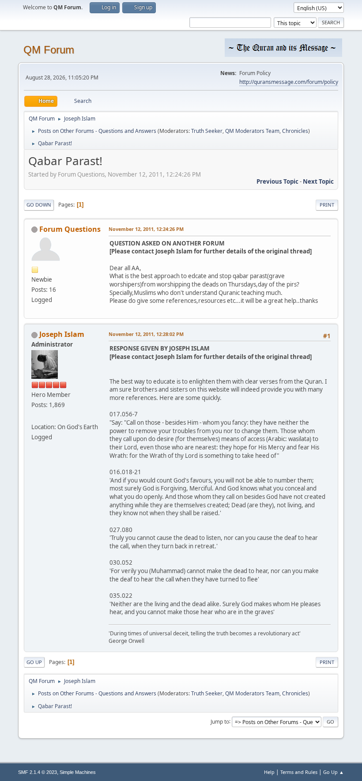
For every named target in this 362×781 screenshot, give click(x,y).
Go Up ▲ (333, 772)
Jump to (220, 721)
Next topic (318, 181)
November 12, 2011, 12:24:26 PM (146, 229)
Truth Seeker (206, 131)
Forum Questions (70, 229)
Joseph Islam (61, 334)
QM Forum (48, 50)
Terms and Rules (298, 772)
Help (269, 772)
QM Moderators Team (252, 131)
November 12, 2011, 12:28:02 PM (146, 334)
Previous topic (277, 181)
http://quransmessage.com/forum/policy (288, 82)
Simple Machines (78, 772)
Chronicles (295, 131)
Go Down (38, 204)
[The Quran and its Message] (34, 416)
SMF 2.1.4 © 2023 (37, 772)
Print (327, 204)
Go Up (34, 662)
